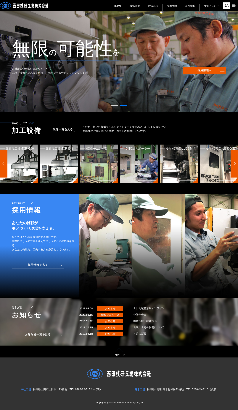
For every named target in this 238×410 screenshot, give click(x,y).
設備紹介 (153, 5)
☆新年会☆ (139, 314)
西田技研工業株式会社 (24, 6)
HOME (118, 5)
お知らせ (110, 308)
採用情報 (172, 5)
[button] (114, 105)
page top (119, 354)
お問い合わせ (211, 5)
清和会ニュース (110, 314)
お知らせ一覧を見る (38, 334)
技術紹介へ (205, 70)
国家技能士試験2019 (145, 320)
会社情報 (190, 5)
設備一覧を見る (63, 129)
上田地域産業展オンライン (149, 308)
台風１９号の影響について (149, 327)
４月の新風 (139, 333)
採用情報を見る (38, 264)
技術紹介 (135, 5)
